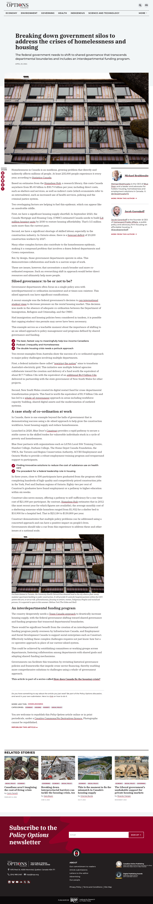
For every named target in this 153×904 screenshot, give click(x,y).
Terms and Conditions (92, 887)
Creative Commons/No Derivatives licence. (59, 718)
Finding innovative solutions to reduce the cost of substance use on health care (57, 466)
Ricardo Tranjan (124, 796)
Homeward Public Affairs (126, 222)
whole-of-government (37, 397)
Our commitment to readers (83, 866)
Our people (75, 880)
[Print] (2, 185)
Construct (51, 430)
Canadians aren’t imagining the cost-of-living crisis (20, 789)
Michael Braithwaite (121, 184)
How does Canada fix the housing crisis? (77, 679)
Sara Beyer (48, 796)
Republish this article (23, 727)
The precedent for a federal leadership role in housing (45, 471)
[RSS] (28, 882)
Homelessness (35, 704)
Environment (29, 13)
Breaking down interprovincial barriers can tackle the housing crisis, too (58, 790)
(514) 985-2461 (16, 874)
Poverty (46, 707)
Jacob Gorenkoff (119, 220)
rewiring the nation (65, 363)
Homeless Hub (52, 183)
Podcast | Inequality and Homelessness (37, 344)
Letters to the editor (79, 873)
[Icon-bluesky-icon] (2, 177)
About (73, 862)
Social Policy (57, 707)
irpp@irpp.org (33, 874)
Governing (48, 13)
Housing (38, 707)
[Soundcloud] (21, 882)
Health (62, 13)
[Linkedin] (2, 173)
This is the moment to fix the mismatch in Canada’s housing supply (94, 790)
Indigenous (78, 13)
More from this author (123, 198)
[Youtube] (17, 882)
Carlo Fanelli (12, 793)
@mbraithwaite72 (120, 194)
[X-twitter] (2, 189)
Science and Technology (103, 13)
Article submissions (78, 870)
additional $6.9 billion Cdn (82, 375)
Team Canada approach (62, 613)
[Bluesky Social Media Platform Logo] (13, 882)
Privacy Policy (75, 887)
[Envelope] (2, 181)
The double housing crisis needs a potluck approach (44, 348)
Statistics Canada (41, 177)
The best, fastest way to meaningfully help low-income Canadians (52, 341)
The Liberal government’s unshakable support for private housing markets (130, 790)
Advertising (75, 876)
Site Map (108, 887)
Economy (11, 13)
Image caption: (146, 159)
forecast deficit (76, 235)
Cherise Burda (87, 796)
